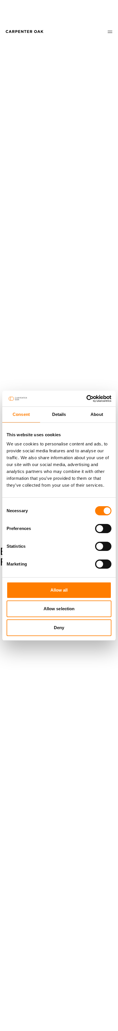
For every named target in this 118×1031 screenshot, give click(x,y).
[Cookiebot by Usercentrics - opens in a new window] (86, 398)
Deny (59, 627)
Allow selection (59, 608)
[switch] (103, 528)
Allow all (59, 590)
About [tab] (97, 414)
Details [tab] (59, 414)
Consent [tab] (21, 414)
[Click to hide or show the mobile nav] (110, 31)
